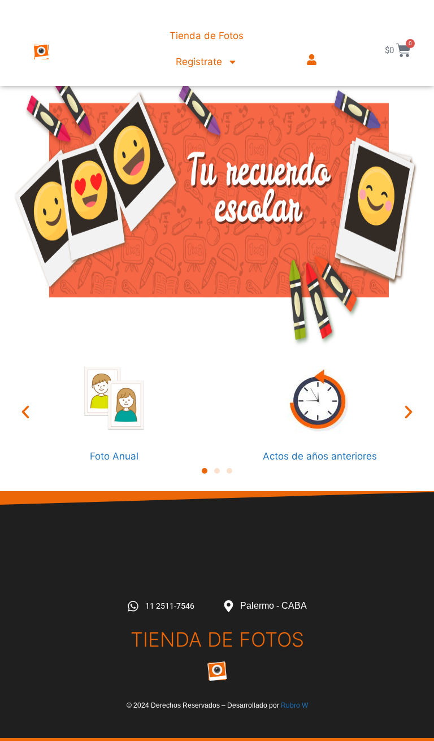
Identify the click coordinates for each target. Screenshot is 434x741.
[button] (25, 412)
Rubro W (294, 705)
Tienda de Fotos (207, 35)
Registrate (199, 61)
